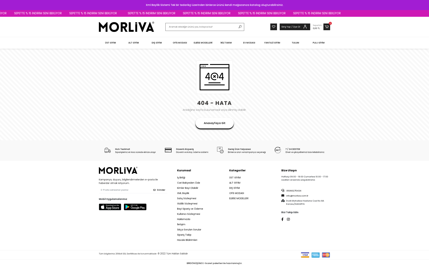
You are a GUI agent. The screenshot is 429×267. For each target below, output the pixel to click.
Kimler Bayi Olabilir (187, 188)
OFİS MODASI (236, 193)
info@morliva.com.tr (297, 195)
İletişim (181, 224)
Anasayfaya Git (214, 123)
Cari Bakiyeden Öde (188, 182)
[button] (321, 26)
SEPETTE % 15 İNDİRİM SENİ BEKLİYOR (31, 13)
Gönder (161, 189)
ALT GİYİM (234, 182)
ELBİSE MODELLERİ (238, 198)
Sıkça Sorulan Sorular (189, 229)
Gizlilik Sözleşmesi (187, 203)
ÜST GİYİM (235, 177)
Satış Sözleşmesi (186, 198)
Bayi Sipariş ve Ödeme (190, 208)
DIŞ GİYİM (234, 188)
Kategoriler (237, 170)
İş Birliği (181, 177)
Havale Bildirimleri (187, 240)
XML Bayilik (183, 193)
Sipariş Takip (184, 234)
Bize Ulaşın (289, 170)
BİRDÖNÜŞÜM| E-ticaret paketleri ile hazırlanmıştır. (214, 263)
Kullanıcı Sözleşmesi (188, 214)
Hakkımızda (183, 219)
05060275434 (293, 190)
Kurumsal (184, 170)
